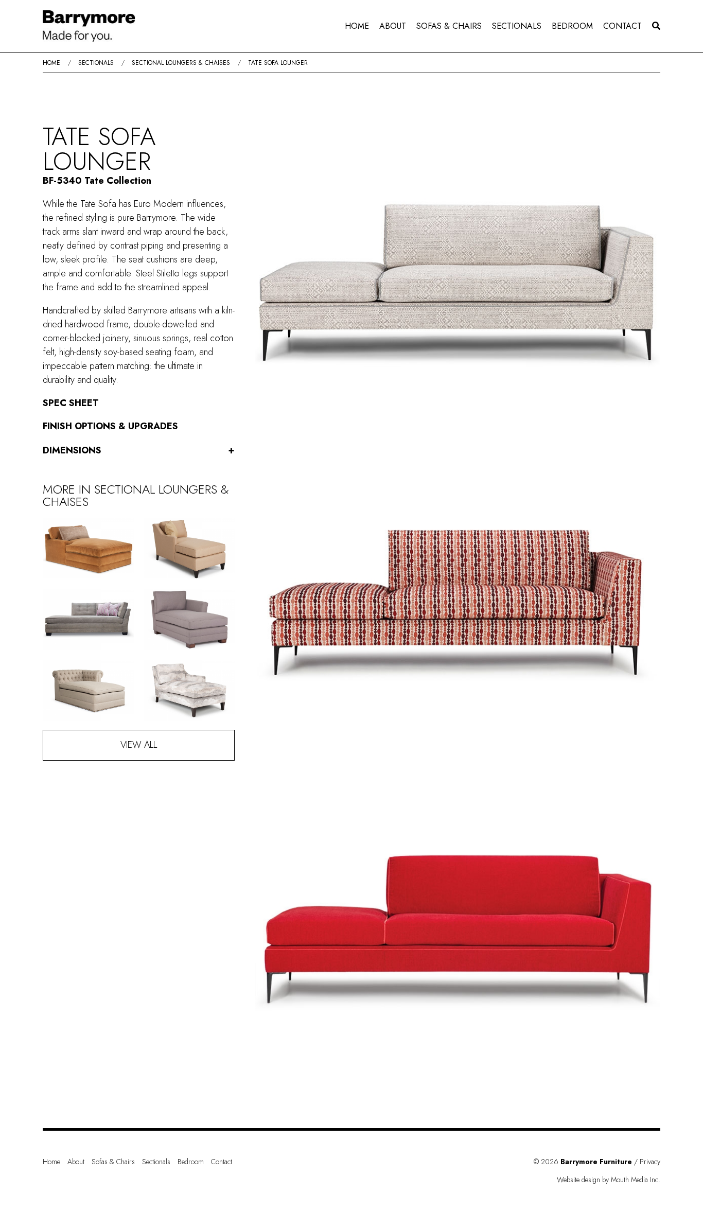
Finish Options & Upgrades (110, 426)
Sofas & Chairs (449, 26)
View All (138, 744)
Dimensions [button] (139, 450)
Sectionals (516, 26)
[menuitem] (357, 26)
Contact (622, 26)
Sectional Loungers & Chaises (181, 62)
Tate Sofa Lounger (278, 62)
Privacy (650, 1161)
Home (357, 26)
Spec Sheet (71, 403)
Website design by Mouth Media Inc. (608, 1179)
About (392, 26)
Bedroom (572, 26)
